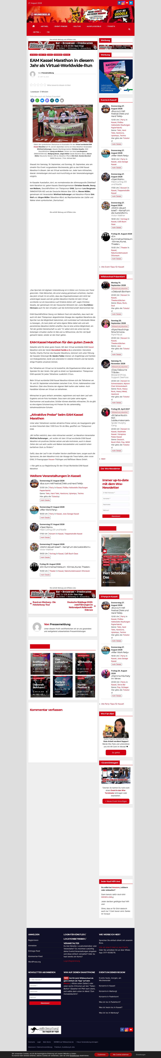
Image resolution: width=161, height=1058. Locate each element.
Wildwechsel (111, 582)
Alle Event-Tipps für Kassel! (112, 267)
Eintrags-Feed (34, 951)
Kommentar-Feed (35, 956)
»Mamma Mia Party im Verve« (120, 677)
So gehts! (116, 752)
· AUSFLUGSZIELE (93, 26)
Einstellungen (74, 1055)
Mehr (103, 459)
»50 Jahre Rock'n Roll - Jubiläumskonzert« (120, 420)
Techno (81, 493)
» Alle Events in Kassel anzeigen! (43, 581)
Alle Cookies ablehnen (121, 1054)
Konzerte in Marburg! (108, 991)
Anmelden (32, 945)
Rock (124, 303)
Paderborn (125, 562)
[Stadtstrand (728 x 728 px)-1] (63, 246)
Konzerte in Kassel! (107, 986)
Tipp (65, 675)
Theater (52, 571)
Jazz (119, 346)
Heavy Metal (121, 391)
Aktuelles (34, 54)
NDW (128, 442)
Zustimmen (101, 1054)
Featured (107, 559)
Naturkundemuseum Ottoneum (77, 571)
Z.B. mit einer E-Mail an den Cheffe (113, 947)
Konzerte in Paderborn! (109, 996)
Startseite (31, 1042)
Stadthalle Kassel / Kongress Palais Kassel (118, 434)
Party (51, 487)
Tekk (48, 493)
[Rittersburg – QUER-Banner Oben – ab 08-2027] (62, 45)
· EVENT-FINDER (60, 26)
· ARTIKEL (43, 26)
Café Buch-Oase (71, 553)
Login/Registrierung (72, 961)
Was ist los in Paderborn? (109, 1002)
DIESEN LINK (106, 897)
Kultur (121, 559)
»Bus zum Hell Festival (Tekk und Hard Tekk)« (61, 483)
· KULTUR (76, 26)
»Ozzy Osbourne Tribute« (119, 373)
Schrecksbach (117, 383)
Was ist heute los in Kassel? (110, 1007)
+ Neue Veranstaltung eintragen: (87, 1042)
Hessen (51, 459)
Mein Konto (47, 1042)
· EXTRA (36, 32)
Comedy (115, 556)
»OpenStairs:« (53, 528)
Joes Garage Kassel (71, 514)
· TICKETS (110, 26)
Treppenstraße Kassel (73, 534)
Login (39, 1042)
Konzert (52, 534)
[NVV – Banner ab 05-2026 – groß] (116, 76)
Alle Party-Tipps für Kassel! (112, 704)
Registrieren (33, 940)
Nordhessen (58, 54)
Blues (119, 303)
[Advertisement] (62, 783)
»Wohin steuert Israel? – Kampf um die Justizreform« (65, 548)
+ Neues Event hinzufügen (116, 801)
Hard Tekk (55, 493)
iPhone (67, 983)
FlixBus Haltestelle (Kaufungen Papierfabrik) (120, 125)
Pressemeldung (48, 73)
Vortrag (52, 553)
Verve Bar (121, 684)
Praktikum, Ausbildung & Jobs (64, 1047)
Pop (123, 442)
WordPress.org (34, 962)
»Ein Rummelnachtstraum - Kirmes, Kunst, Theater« (65, 567)
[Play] (116, 775)
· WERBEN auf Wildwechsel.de (63, 1042)
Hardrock (115, 394)
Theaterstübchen (118, 300)
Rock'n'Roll (115, 442)
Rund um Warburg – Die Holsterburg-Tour (44, 603)
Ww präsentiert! (83, 655)
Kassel (50, 54)
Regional (67, 54)
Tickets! (54, 496)
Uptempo (73, 493)
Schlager (125, 687)
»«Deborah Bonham (120, 291)
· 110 (48, 32)
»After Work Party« (48, 509)
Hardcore (64, 493)
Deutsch (120, 439)
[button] (129, 29)
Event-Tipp (42, 54)
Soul (113, 305)
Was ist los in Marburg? (109, 1013)
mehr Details (45, 500)
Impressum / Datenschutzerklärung (40, 1047)
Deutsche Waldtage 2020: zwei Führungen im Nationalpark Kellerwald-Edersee (80, 606)
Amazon (115, 887)
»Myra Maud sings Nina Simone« (120, 332)
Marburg (107, 562)
